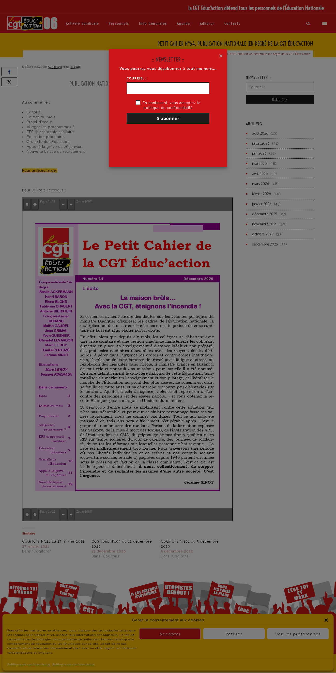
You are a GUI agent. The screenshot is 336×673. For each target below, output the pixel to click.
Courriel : (137, 78)
